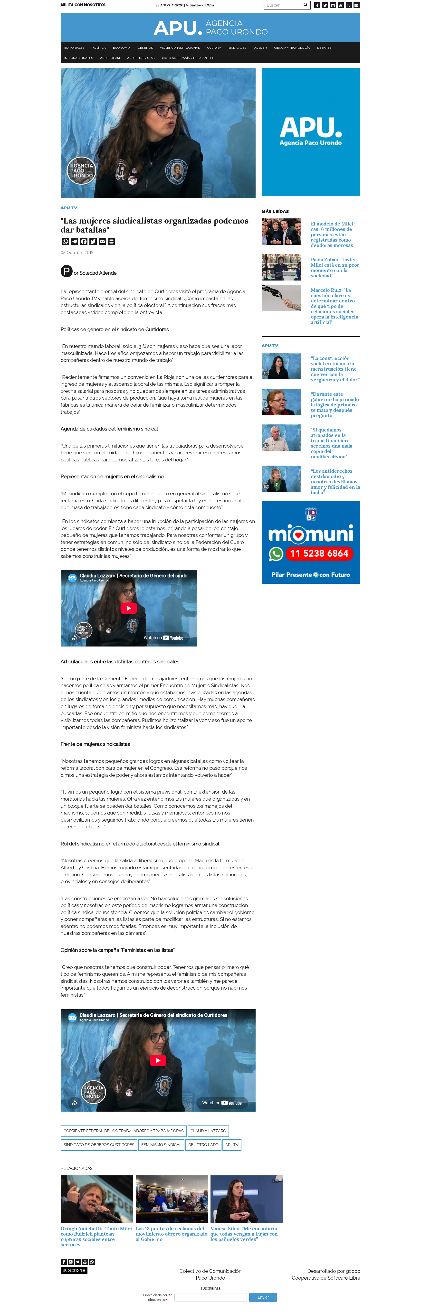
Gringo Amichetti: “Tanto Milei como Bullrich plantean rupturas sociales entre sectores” (96, 1236)
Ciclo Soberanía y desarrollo (188, 58)
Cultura (214, 47)
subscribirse (74, 1270)
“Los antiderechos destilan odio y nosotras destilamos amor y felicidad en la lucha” (335, 482)
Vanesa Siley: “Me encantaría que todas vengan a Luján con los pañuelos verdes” (244, 1233)
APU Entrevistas (140, 58)
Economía (121, 47)
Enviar (263, 1297)
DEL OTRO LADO (203, 1145)
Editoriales (74, 47)
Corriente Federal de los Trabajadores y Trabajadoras (124, 1131)
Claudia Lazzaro (208, 1131)
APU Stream (110, 58)
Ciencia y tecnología (292, 47)
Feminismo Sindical (161, 1145)
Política (99, 47)
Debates (324, 47)
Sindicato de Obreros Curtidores (99, 1145)
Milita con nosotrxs (83, 5)
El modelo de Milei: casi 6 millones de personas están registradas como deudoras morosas (333, 234)
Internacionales (78, 58)
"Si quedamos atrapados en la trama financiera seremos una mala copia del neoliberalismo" (331, 443)
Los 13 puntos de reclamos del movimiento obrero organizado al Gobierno (171, 1233)
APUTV (232, 1145)
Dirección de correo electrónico (157, 1297)
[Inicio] (210, 27)
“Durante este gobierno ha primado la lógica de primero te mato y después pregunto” (335, 405)
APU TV (69, 208)
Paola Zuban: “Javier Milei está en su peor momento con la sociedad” (335, 267)
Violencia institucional (180, 47)
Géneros (145, 47)
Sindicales (237, 47)
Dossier (260, 47)
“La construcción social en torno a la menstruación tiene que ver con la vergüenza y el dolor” (335, 369)
